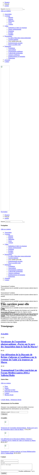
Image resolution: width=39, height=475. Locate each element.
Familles (10, 34)
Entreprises (11, 58)
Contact (7, 61)
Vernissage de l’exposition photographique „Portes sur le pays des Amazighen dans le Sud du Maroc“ (19, 344)
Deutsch (7, 2)
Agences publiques (14, 55)
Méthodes (11, 21)
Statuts (7, 388)
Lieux (10, 22)
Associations (12, 49)
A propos (7, 16)
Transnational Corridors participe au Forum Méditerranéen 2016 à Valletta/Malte (19, 372)
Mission (10, 17)
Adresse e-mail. (5, 412)
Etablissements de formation (16, 56)
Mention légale (9, 395)
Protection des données (11, 391)
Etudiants (11, 31)
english (7, 5)
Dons (6, 386)
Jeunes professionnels (14, 29)
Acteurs (10, 24)
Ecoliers (10, 33)
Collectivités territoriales (15, 53)
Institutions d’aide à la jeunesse (17, 27)
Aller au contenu (6, 11)
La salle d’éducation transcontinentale (19, 38)
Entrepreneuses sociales (15, 43)
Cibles (6, 26)
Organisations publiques (15, 51)
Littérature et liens (10, 390)
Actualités (4, 334)
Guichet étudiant (13, 39)
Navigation (4, 211)
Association (8, 14)
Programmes (8, 36)
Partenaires (8, 46)
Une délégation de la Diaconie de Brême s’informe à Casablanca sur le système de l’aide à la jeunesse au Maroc (19, 358)
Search (3, 9)
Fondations (11, 48)
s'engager (7, 60)
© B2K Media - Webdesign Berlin (11, 399)
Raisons (10, 19)
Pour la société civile (14, 44)
